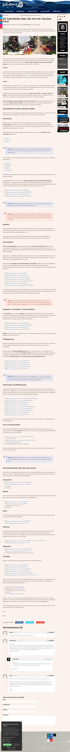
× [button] (20, 722)
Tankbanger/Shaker (28, 325)
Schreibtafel (26, 329)
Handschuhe (8, 165)
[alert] (11, 736)
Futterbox (26, 523)
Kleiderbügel (27, 364)
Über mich (57, 11)
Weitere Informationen (15, 734)
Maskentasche (27, 366)
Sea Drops (26, 566)
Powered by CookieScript (11, 749)
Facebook (19, 622)
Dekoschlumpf (27, 551)
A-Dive (47, 598)
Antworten (51, 632)
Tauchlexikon (29, 75)
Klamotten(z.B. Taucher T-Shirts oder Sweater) (35, 540)
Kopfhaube (8, 163)
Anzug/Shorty (9, 170)
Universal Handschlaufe (29, 406)
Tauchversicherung (20, 588)
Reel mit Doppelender (29, 285)
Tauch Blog (11, 15)
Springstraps (27, 190)
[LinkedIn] (1, 23)
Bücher (25, 503)
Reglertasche (27, 362)
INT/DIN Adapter (28, 281)
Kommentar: (6, 714)
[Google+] (1, 20)
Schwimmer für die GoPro (30, 440)
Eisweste (7, 168)
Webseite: (5, 709)
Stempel (26, 564)
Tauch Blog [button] (9, 11)
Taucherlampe (27, 277)
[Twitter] (1, 18)
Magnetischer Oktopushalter (30, 398)
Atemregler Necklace (28, 410)
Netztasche (26, 360)
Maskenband (27, 194)
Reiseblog (21, 11)
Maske (7, 138)
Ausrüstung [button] (32, 11)
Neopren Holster (28, 196)
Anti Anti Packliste (62, 64)
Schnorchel (8, 140)
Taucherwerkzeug (28, 572)
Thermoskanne (27, 521)
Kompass (26, 327)
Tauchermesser (27, 279)
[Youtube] (1, 27)
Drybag (25, 368)
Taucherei (26, 414)
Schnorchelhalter (28, 192)
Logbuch (26, 501)
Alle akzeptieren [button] (7, 744)
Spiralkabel (26, 402)
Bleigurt (26, 283)
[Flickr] (1, 25)
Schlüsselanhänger (28, 482)
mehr (62, 50)
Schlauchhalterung (28, 400)
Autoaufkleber (27, 484)
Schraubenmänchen (28, 549)
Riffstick (26, 275)
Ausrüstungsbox (28, 568)
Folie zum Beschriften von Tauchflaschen (15, 593)
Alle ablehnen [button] (16, 744)
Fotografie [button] (45, 11)
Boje (25, 273)
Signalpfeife (26, 323)
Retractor (26, 404)
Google (41, 622)
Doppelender (27, 412)
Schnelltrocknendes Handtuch (31, 574)
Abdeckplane (27, 570)
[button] (3, 737)
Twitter (30, 622)
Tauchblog (17, 15)
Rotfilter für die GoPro (29, 436)
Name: (4, 699)
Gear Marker (27, 542)
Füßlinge (8, 167)
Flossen (7, 141)
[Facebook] (1, 15)
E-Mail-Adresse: (6, 704)
